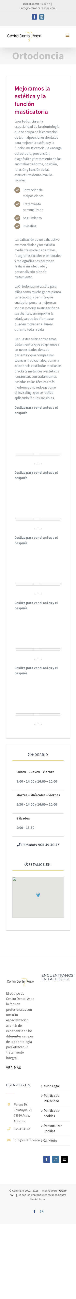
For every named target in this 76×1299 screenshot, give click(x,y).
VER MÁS (13, 1067)
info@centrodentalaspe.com (38, 8)
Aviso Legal (52, 1086)
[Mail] (64, 1159)
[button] (38, 895)
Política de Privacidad (52, 1098)
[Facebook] (46, 1159)
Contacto (50, 1140)
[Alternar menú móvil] (68, 35)
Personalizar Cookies (53, 1128)
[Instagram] (55, 1159)
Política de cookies (52, 1113)
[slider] (36, 455)
